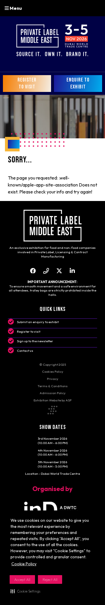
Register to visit (28, 331)
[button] (25, 591)
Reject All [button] (50, 579)
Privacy (52, 379)
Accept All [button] (22, 579)
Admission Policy (53, 393)
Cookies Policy (52, 371)
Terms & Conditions (53, 386)
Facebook (33, 271)
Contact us (25, 351)
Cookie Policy (23, 563)
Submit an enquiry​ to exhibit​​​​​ (38, 322)
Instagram (46, 271)
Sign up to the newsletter (35, 341)
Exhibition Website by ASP (52, 400)
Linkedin (72, 271)
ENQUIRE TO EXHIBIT (78, 83)
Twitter (59, 271)
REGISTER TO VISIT (27, 83)
